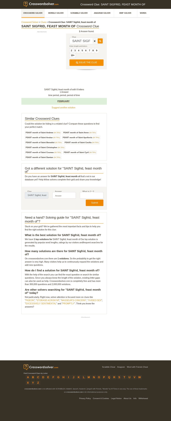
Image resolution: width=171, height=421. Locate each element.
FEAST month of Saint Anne (79, 132)
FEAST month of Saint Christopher (45, 147)
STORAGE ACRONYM (48, 300)
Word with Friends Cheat (137, 367)
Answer (58, 191)
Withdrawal (143, 398)
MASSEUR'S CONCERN (73, 300)
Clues (43, 22)
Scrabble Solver (79, 13)
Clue (74, 37)
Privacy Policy (85, 398)
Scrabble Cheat (108, 367)
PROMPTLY (68, 303)
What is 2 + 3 (88, 191)
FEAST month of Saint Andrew (43, 132)
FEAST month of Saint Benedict (44, 142)
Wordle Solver (55, 13)
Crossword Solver (32, 13)
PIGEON (30, 300)
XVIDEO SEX (94, 300)
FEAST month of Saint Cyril (80, 152)
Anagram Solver (102, 13)
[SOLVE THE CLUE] (100, 41)
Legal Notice (116, 398)
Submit (94, 203)
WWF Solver (125, 13)
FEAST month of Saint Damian (43, 157)
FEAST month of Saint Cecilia (82, 142)
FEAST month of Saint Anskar (43, 137)
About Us (127, 398)
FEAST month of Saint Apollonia (81, 137)
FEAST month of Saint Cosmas (43, 152)
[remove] (94, 41)
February (63, 101)
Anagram (121, 367)
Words (143, 13)
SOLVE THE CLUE (87, 62)
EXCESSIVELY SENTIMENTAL (41, 303)
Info (135, 398)
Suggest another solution (63, 107)
